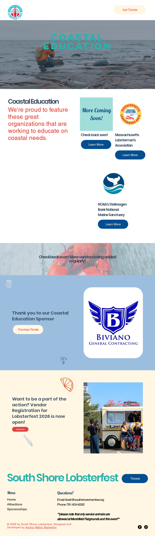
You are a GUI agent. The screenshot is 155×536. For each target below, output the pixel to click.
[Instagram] (146, 527)
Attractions (14, 504)
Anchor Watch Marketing (41, 527)
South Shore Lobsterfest (62, 477)
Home (11, 499)
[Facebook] (140, 527)
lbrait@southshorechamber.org (84, 500)
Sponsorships (17, 509)
